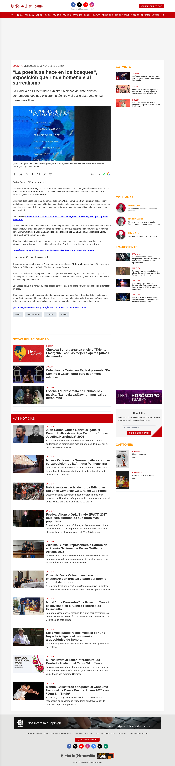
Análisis (67, 15)
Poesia (64, 315)
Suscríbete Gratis (139, 433)
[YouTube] (85, 4)
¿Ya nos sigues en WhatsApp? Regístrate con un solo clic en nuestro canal (49, 307)
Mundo (47, 15)
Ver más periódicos (151, 6)
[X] (79, 4)
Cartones (77, 15)
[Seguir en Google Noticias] (109, 174)
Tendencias (107, 15)
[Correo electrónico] (38, 174)
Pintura (18, 315)
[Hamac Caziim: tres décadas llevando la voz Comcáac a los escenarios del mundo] (123, 297)
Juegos (155, 15)
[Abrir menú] (12, 15)
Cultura (96, 15)
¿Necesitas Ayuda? (87, 740)
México (39, 15)
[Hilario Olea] (121, 235)
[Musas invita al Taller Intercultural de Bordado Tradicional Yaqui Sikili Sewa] (28, 667)
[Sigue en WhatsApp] (104, 174)
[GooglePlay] (106, 746)
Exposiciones (33, 315)
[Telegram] (32, 174)
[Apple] (99, 746)
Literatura (50, 315)
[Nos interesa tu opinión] (87, 723)
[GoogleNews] (93, 746)
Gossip (87, 15)
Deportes (145, 15)
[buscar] (162, 15)
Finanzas (57, 15)
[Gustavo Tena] (121, 208)
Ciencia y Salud (122, 15)
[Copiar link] (44, 174)
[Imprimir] (51, 174)
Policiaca (29, 15)
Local (20, 15)
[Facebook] (73, 4)
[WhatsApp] (27, 174)
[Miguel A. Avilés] (121, 221)
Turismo (135, 15)
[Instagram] (91, 4)
